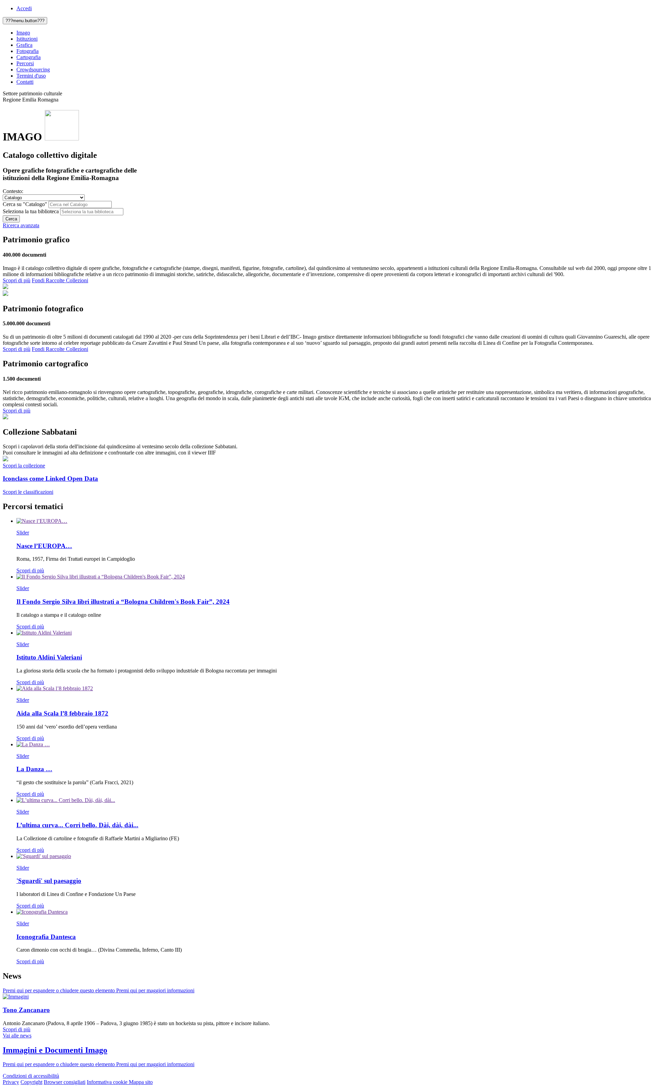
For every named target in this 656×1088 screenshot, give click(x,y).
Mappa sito (141, 1082)
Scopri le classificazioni (28, 492)
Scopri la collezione (24, 465)
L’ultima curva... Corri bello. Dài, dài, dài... (77, 825)
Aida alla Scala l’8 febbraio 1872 (62, 713)
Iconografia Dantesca (46, 936)
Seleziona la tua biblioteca (31, 211)
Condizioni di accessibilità (31, 1076)
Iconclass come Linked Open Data (50, 478)
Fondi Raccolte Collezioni (60, 280)
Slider (22, 532)
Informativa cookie (108, 1082)
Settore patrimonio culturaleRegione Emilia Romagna (32, 97)
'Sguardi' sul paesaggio (48, 880)
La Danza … (34, 769)
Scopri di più (16, 280)
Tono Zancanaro (26, 1010)
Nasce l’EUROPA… (44, 545)
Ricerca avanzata (21, 225)
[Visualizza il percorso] (41, 521)
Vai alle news (17, 1035)
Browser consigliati (64, 1082)
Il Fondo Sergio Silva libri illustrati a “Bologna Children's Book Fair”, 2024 (123, 601)
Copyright (31, 1082)
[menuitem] (334, 33)
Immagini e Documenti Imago (55, 1050)
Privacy (11, 1082)
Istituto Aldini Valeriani (49, 657)
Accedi (24, 8)
